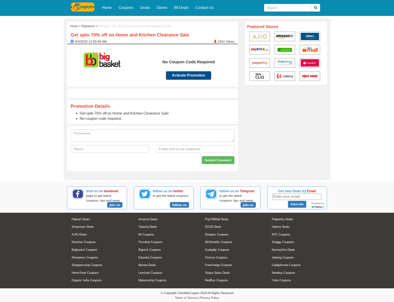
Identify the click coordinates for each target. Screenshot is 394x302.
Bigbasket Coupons (84, 249)
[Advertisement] (286, 122)
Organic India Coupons (87, 280)
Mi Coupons (146, 234)
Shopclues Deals (83, 226)
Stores (162, 8)
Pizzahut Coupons (150, 242)
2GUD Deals (213, 226)
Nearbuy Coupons (283, 272)
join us (114, 205)
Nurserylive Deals (283, 249)
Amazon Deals (148, 219)
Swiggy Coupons (283, 242)
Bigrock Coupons (149, 249)
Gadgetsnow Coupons (286, 265)
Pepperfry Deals (282, 219)
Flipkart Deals (81, 219)
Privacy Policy (209, 297)
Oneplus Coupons (216, 234)
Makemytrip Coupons (152, 280)
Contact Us (204, 8)
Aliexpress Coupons (85, 257)
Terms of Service (186, 297)
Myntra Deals (147, 265)
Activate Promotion (188, 75)
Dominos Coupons (84, 242)
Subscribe (297, 204)
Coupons (126, 8)
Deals (145, 8)
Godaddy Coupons (217, 249)
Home (107, 8)
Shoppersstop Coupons (87, 265)
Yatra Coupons (281, 280)
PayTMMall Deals (216, 219)
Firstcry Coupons (216, 257)
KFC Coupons (281, 234)
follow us (179, 205)
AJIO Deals (79, 234)
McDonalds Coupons (218, 242)
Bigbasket (88, 26)
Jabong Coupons (283, 257)
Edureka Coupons (150, 257)
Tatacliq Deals (147, 226)
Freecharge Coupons (218, 265)
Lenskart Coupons (150, 272)
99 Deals (181, 8)
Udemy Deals (281, 226)
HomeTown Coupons (85, 272)
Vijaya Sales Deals (217, 272)
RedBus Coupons (216, 280)
